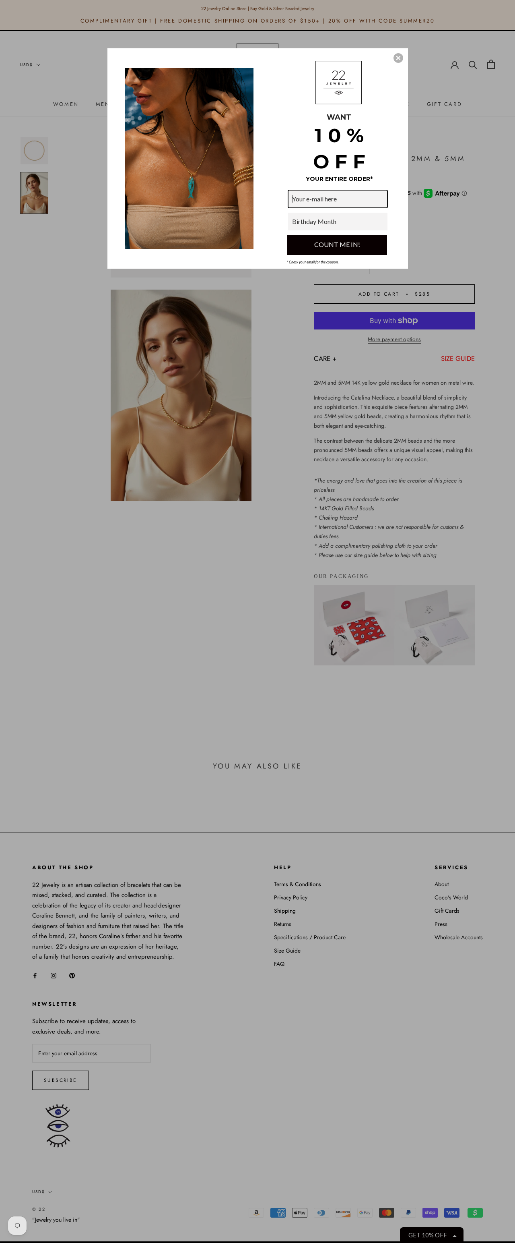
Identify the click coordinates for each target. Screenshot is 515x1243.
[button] (398, 58)
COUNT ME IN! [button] (337, 244)
